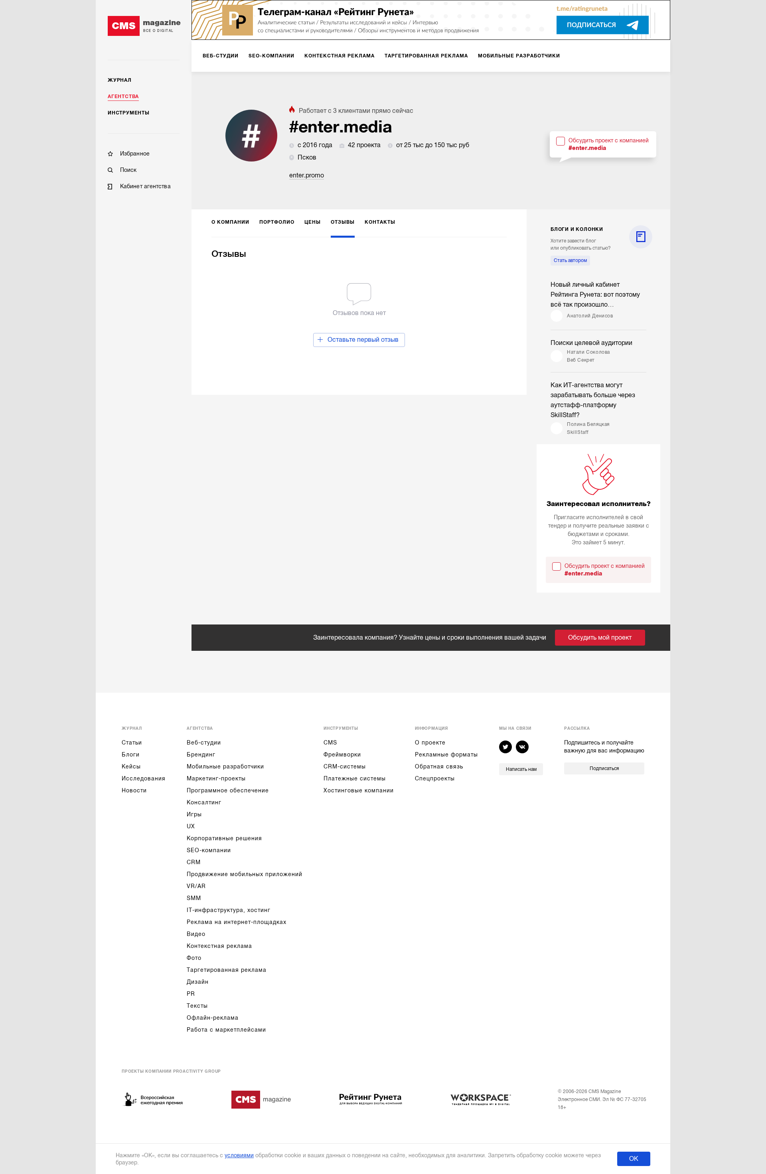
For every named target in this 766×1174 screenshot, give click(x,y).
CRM (194, 862)
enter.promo (306, 175)
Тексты (197, 1006)
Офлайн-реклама (213, 1017)
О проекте (430, 742)
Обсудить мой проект (600, 637)
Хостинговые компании (359, 790)
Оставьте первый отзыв (363, 339)
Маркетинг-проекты (216, 778)
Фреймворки (342, 754)
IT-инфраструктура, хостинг (228, 910)
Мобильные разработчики (225, 766)
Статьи (132, 742)
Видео (196, 934)
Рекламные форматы (446, 754)
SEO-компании (209, 850)
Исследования (144, 778)
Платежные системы (355, 778)
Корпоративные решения (224, 838)
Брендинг (201, 754)
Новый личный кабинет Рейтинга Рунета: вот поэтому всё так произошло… (595, 294)
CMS (330, 742)
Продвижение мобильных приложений (244, 874)
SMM (194, 898)
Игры (194, 814)
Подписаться (604, 768)
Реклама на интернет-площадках (236, 922)
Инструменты (129, 113)
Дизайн (198, 982)
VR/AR (196, 886)
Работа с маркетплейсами (226, 1029)
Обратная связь (439, 766)
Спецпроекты (435, 778)
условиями (239, 1155)
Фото (194, 958)
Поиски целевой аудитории (591, 343)
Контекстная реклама (219, 946)
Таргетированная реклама (227, 970)
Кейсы (131, 766)
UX (191, 826)
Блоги (131, 754)
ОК (633, 1158)
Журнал (120, 80)
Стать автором (570, 260)
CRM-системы (345, 766)
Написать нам (521, 769)
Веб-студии (204, 742)
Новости (134, 790)
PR (191, 994)
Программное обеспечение (228, 790)
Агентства (123, 96)
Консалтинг (204, 802)
